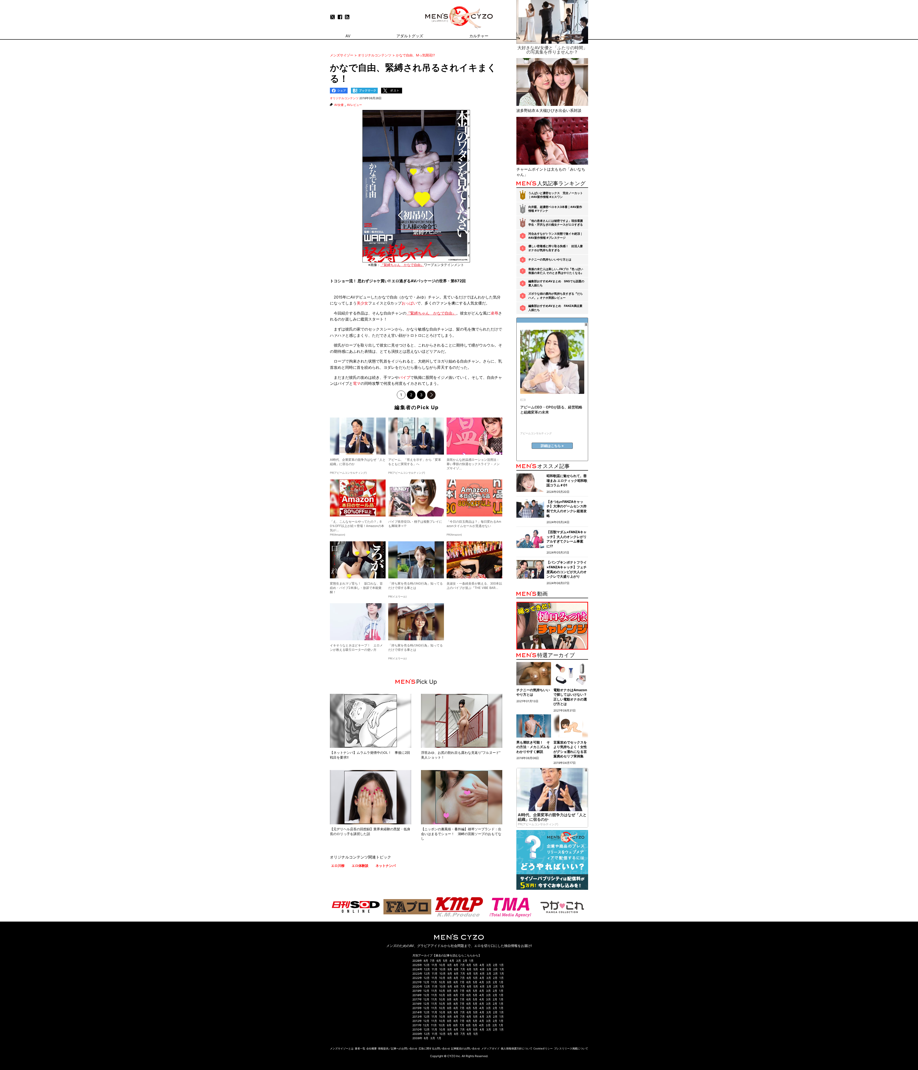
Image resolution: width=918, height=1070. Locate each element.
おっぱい (409, 303)
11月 (434, 965)
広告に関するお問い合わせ (434, 1048)
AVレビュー (354, 104)
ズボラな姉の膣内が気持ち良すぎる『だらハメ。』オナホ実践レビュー (555, 295)
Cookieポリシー (543, 1048)
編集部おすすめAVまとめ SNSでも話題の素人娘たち (556, 283)
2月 (465, 960)
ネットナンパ (386, 866)
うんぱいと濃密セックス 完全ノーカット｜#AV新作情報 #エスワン (555, 195)
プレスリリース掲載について (571, 1048)
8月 (426, 960)
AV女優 (339, 104)
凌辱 (494, 313)
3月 (458, 960)
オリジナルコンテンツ (344, 98)
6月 (439, 960)
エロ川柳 (337, 866)
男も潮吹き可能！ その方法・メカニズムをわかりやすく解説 (533, 747)
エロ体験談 (360, 866)
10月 (442, 965)
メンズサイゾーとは (342, 1048)
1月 (471, 960)
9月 (449, 965)
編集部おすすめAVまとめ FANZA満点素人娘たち (555, 308)
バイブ (404, 377)
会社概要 (371, 1048)
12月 (427, 965)
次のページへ (431, 395)
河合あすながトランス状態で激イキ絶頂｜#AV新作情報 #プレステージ (555, 235)
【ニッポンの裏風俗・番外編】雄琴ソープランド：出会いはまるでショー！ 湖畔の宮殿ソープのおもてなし (461, 833)
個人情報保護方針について (516, 1048)
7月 (432, 960)
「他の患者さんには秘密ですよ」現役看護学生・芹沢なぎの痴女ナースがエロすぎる (555, 223)
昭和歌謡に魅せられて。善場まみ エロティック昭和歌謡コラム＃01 (566, 480)
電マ (357, 383)
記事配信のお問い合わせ (465, 1048)
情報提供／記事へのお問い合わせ (397, 1048)
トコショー (339, 280)
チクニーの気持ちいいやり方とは (549, 259)
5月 (445, 960)
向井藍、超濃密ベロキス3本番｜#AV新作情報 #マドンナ (555, 209)
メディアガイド (490, 1048)
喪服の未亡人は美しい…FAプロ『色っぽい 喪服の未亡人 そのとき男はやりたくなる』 (556, 271)
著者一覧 (360, 1048)
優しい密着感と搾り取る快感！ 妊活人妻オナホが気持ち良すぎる (555, 248)
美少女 (362, 303)
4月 (451, 960)
